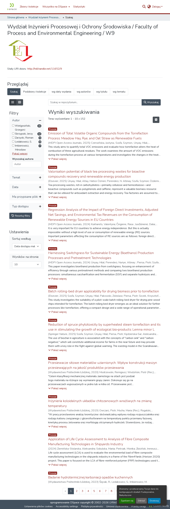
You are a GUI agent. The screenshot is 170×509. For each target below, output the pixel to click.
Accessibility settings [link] (67, 506)
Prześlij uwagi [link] (138, 506)
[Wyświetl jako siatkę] (19, 102)
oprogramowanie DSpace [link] (64, 502)
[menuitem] (56, 6)
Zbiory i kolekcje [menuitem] (29, 6)
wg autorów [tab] (84, 92)
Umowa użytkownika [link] (117, 506)
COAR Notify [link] (161, 506)
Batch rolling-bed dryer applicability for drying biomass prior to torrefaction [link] (103, 291)
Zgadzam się (127, 500)
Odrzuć (141, 500)
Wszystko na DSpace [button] (54, 6)
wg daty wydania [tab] (61, 92)
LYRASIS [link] (114, 502)
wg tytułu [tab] (101, 92)
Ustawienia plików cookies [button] (38, 506)
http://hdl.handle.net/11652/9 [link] (44, 69)
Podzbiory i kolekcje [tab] (34, 92)
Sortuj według (21, 239)
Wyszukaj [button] (152, 102)
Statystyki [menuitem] (79, 6)
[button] (11, 6)
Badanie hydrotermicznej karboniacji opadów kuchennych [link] (90, 477)
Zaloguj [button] (156, 6)
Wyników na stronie (25, 257)
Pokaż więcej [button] (19, 153)
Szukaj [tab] (14, 92)
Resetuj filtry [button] (22, 216)
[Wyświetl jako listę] (12, 102)
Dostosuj (154, 500)
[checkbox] (13, 125)
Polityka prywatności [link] (92, 506)
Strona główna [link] (15, 17)
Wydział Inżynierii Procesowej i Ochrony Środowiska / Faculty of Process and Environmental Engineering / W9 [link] (44, 17)
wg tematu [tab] (119, 92)
